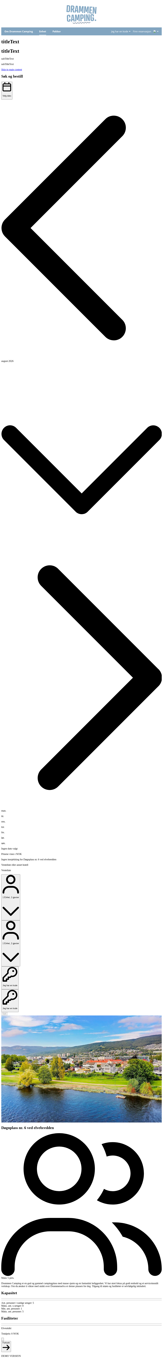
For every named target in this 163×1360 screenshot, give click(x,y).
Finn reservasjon (142, 31)
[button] (81, 228)
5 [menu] (155, 31)
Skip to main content (11, 69)
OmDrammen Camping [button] (18, 31)
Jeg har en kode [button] (119, 31)
